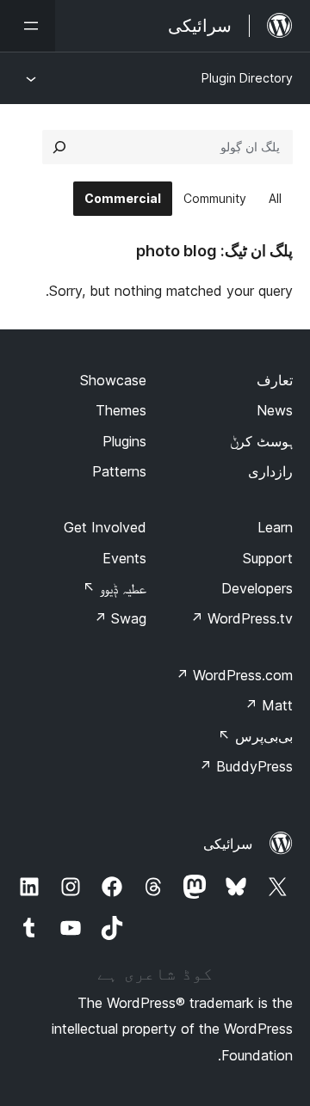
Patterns (119, 471)
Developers (257, 588)
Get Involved (105, 527)
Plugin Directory (247, 78)
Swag (120, 618)
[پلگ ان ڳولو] (59, 147)
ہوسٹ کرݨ (261, 441)
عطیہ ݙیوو (114, 588)
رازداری (270, 471)
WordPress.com (234, 675)
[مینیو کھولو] (27, 26)
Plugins (124, 441)
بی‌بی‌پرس (255, 736)
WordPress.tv (241, 618)
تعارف (275, 380)
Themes (121, 410)
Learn (275, 527)
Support (268, 558)
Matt (269, 705)
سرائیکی (227, 843)
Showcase (113, 380)
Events (124, 558)
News (275, 410)
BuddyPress (246, 766)
